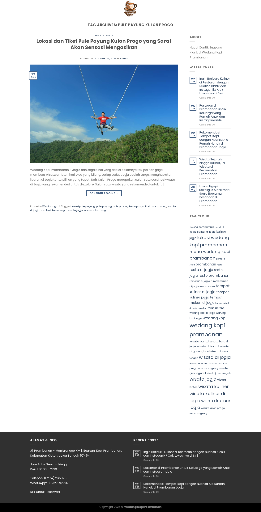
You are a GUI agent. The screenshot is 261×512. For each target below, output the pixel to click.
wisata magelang (199, 413)
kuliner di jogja (206, 232)
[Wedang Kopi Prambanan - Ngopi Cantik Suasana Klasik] (130, 8)
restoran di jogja (200, 281)
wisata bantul (199, 341)
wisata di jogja (215, 357)
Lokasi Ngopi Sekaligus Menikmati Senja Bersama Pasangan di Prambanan (214, 193)
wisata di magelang (208, 368)
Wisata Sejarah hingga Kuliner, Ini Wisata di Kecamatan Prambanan (212, 167)
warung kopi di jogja (202, 313)
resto (219, 264)
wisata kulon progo (96, 210)
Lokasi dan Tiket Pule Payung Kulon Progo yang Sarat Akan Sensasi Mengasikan (104, 44)
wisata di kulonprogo (53, 210)
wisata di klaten (199, 363)
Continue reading (104, 193)
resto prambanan (214, 275)
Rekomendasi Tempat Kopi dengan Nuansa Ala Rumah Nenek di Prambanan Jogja (213, 140)
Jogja (193, 231)
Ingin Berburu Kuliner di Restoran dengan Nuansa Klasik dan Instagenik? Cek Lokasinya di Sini (214, 86)
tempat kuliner (207, 286)
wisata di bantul (208, 346)
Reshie (124, 58)
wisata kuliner (213, 386)
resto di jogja (201, 269)
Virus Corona (216, 308)
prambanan (206, 264)
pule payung (104, 206)
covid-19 (219, 227)
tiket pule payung (155, 206)
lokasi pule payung (83, 206)
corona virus (206, 227)
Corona (194, 227)
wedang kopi (214, 318)
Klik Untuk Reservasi (45, 492)
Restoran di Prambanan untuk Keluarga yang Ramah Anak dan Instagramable (212, 113)
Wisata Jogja (104, 35)
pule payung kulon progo (128, 206)
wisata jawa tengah (219, 373)
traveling (202, 308)
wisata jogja (75, 210)
